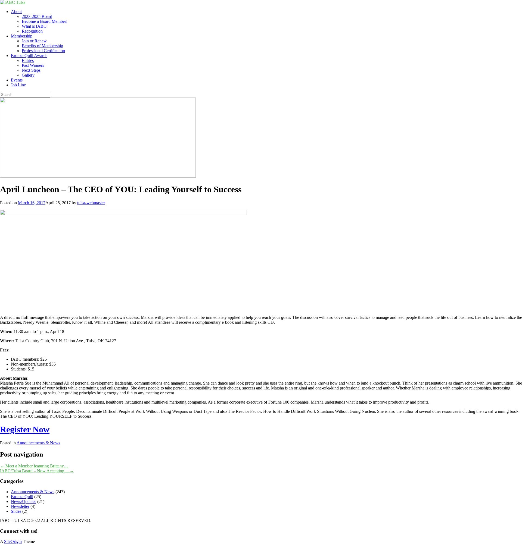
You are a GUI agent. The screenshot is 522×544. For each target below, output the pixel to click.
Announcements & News (38, 443)
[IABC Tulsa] (12, 2)
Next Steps (31, 70)
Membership (21, 36)
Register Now (24, 429)
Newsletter (20, 506)
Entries (28, 60)
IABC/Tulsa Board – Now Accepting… (37, 470)
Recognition (32, 31)
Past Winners (33, 65)
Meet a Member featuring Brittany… (34, 466)
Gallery (28, 75)
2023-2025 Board (37, 16)
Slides (16, 511)
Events (17, 80)
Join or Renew (34, 41)
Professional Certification (43, 50)
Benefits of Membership (42, 45)
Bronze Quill (22, 496)
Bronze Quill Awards (29, 55)
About (16, 11)
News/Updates (23, 501)
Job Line (18, 85)
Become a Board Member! (44, 21)
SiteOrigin (13, 541)
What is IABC (34, 26)
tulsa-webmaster (91, 202)
